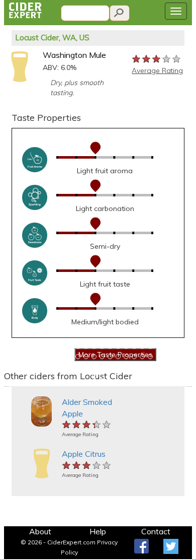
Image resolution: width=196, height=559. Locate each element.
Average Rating (157, 70)
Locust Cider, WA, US (52, 37)
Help (97, 531)
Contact (155, 531)
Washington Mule (74, 55)
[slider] (157, 58)
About (40, 531)
